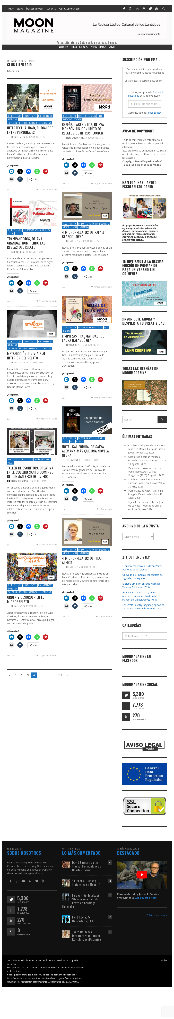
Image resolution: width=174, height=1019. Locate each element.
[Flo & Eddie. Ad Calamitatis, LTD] (66, 919)
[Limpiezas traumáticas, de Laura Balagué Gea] (87, 309)
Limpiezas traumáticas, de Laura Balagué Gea (83, 338)
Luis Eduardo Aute (145, 897)
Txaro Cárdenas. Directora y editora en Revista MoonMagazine (86, 935)
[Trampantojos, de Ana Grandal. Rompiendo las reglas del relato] (32, 212)
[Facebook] (124, 8)
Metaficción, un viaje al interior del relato (26, 355)
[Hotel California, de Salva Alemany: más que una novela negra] (87, 420)
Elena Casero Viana (87, 116)
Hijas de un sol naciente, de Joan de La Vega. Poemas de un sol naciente (146, 505)
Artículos (12, 459)
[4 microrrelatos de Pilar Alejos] (87, 531)
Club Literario (15, 116)
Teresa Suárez (73, 459)
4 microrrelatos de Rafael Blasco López (83, 234)
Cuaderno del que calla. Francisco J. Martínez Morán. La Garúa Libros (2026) (147, 449)
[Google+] (130, 8)
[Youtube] (156, 8)
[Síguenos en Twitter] (126, 695)
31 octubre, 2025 (93, 344)
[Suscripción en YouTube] (126, 717)
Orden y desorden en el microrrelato (25, 599)
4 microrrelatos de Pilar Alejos (82, 560)
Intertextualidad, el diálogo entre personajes (30, 130)
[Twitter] (150, 8)
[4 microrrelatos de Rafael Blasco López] (87, 205)
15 (110, 931)
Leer (9, 189)
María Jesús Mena (42, 459)
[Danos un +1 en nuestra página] (11, 932)
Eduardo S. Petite (86, 327)
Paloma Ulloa (17, 251)
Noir (106, 327)
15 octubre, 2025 (34, 606)
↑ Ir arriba (162, 960)
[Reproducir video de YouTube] (142, 875)
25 (110, 862)
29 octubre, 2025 (34, 362)
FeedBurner (154, 112)
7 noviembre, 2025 (95, 137)
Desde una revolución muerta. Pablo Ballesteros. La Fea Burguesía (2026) (144, 471)
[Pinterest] (143, 8)
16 (110, 880)
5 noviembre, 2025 (90, 241)
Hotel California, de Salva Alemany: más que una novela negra (85, 451)
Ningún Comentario (48, 189)
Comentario (105, 509)
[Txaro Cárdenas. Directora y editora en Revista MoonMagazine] (66, 933)
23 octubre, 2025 (38, 481)
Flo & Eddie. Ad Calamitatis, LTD (82, 919)
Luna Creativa (30, 116)
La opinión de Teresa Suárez (91, 438)
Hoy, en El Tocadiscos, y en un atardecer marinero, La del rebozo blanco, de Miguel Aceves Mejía (141, 596)
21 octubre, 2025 (89, 567)
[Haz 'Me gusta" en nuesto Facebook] (126, 706)
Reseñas (77, 119)
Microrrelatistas (101, 223)
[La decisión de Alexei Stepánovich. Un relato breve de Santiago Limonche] (66, 897)
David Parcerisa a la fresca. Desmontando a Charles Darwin (87, 866)
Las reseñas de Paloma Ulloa (36, 230)
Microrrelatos (45, 116)
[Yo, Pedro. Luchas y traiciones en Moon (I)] (66, 882)
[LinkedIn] (137, 8)
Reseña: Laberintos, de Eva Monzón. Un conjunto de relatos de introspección (83, 129)
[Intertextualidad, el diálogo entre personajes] (32, 97)
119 (60, 675)
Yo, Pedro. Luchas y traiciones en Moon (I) (86, 883)
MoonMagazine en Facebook (136, 658)
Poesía (11, 463)
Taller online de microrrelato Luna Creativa (29, 123)
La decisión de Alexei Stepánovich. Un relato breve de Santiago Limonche (81, 901)
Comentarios (105, 616)
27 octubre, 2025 (90, 459)
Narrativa (12, 119)
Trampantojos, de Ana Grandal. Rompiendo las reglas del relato (26, 243)
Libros (100, 116)
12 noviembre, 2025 (35, 137)
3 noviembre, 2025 (34, 251)
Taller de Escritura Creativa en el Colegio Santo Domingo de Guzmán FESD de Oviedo (30, 472)
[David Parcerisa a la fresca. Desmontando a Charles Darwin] (66, 864)
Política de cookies (156, 915)
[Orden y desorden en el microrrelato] (32, 567)
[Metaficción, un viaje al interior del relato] (32, 323)
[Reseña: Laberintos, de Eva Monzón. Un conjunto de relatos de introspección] (87, 97)
